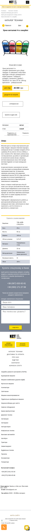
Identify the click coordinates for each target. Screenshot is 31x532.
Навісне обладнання (8, 407)
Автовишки (5, 419)
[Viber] (9, 480)
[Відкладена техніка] (12, 25)
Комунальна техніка (7, 430)
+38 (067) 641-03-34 (8, 471)
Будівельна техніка (7, 450)
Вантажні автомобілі (8, 434)
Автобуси (4, 438)
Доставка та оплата (15, 354)
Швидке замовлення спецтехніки (8, 344)
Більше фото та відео (15, 65)
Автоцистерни (5, 426)
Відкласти (8, 25)
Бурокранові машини (8, 376)
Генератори (5, 462)
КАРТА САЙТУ (15, 515)
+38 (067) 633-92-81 (16, 283)
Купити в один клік (11, 115)
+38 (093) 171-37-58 (16, 287)
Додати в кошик (11, 95)
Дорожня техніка (6, 415)
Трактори (4, 442)
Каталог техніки (13, 10)
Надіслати (15, 327)
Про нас (15, 357)
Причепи (4, 454)
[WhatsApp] (3, 480)
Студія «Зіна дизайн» (6, 523)
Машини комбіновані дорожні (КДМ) (13, 380)
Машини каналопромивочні (10, 395)
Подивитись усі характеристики (11, 133)
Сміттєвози (5, 391)
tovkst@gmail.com (11, 489)
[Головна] (13, 2)
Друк (19, 25)
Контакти (16, 363)
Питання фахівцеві (22, 344)
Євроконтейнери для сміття (9, 12)
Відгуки (15, 360)
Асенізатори (5, 387)
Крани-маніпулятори (8, 411)
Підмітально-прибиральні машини (12, 399)
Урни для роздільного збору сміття (11, 14)
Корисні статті (15, 365)
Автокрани (4, 423)
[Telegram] (16, 480)
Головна (3, 10)
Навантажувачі (6, 446)
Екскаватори (5, 458)
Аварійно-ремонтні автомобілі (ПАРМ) (14, 372)
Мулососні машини (7, 383)
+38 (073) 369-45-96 (8, 475)
